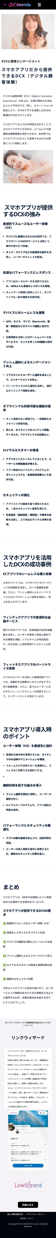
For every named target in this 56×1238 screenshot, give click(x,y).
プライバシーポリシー (36, 1214)
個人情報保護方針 (15, 1214)
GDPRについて (26, 1218)
